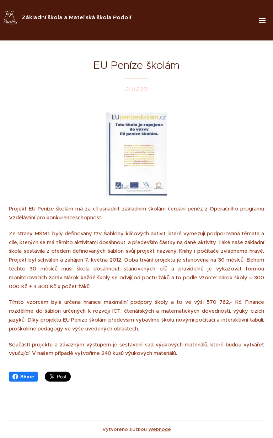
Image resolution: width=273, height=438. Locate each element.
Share (27, 376)
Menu (262, 20)
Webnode (159, 429)
